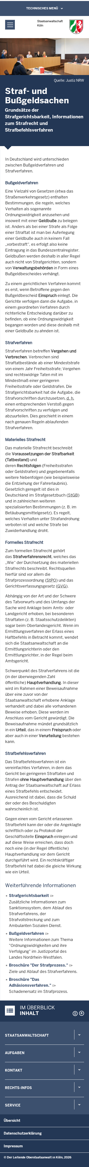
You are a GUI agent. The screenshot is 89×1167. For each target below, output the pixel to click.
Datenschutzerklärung (23, 1133)
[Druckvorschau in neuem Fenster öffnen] (74, 1013)
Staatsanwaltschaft (27, 1035)
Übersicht (12, 1120)
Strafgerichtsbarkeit (29, 895)
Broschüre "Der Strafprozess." (38, 965)
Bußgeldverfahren (26, 933)
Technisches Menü (42, 8)
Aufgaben (14, 1053)
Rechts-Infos (18, 1088)
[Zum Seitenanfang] (81, 1013)
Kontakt (13, 1070)
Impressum (13, 1146)
